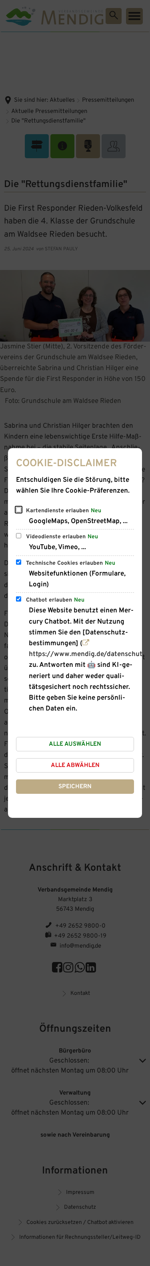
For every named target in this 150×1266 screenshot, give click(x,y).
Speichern (75, 787)
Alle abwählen (75, 765)
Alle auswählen (75, 744)
